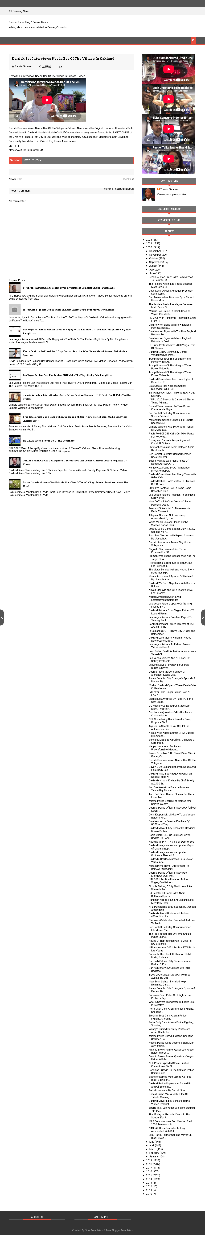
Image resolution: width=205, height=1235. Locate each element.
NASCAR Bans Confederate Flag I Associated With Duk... (167, 1130)
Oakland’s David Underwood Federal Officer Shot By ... (169, 915)
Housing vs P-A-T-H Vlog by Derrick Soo (171, 841)
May (152, 1141)
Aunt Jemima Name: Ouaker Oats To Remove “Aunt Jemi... (169, 867)
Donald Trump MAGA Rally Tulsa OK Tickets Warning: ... (169, 1096)
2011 (149, 1190)
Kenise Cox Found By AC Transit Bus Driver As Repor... (169, 469)
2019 (149, 1160)
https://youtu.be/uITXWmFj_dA (26, 150)
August (153, 265)
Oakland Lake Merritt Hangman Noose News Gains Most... (170, 639)
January (154, 1156)
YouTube (36, 160)
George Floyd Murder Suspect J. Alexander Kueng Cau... (167, 673)
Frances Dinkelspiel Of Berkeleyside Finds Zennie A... (169, 510)
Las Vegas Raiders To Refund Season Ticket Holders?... (170, 646)
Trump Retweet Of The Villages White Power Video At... (170, 360)
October (154, 258)
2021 (149, 243)
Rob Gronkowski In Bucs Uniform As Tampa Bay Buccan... (169, 789)
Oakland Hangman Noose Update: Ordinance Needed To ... (167, 854)
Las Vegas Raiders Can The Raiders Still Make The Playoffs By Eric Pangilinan (68, 375)
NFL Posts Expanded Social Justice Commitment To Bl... (169, 1065)
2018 (149, 1164)
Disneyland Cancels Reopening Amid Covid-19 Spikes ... (169, 442)
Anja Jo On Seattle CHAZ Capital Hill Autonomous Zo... (169, 728)
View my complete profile (171, 194)
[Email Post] (60, 66)
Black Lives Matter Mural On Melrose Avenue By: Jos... (169, 976)
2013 (149, 1182)
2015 (149, 1175)
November (155, 254)
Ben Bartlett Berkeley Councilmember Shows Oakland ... (170, 415)
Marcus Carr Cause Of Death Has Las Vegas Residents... (169, 313)
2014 (149, 1179)
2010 (149, 1193)
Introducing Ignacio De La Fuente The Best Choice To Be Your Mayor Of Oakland (68, 309)
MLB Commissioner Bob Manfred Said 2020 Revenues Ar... (170, 1123)
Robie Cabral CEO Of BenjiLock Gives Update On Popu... (169, 836)
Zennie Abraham (169, 189)
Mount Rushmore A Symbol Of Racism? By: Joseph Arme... (171, 578)
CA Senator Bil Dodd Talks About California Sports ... (167, 895)
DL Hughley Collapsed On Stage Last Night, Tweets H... (169, 707)
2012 (149, 1186)
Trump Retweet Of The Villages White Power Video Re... (170, 367)
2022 (149, 239)
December (155, 251)
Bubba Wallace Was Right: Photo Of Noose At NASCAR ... (169, 462)
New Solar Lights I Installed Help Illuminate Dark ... (167, 983)
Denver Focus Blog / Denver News (28, 22)
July (152, 269)
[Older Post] (203, 617)
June (152, 273)
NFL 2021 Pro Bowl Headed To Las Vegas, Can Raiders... (168, 881)
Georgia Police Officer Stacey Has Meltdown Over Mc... (168, 874)
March (153, 1149)
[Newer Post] (2, 617)
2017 (149, 1167)
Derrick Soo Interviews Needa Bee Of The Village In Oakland (42, 76)
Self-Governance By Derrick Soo (167, 1090)
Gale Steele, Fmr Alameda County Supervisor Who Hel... (167, 387)
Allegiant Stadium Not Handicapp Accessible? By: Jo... (167, 517)
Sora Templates (94, 1230)
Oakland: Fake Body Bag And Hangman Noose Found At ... (170, 775)
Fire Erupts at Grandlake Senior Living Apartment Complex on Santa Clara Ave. (69, 287)
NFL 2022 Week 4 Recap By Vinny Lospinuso (48, 440)
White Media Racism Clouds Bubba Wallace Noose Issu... (168, 524)
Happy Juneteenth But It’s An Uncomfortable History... (165, 748)
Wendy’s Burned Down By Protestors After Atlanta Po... (169, 1031)
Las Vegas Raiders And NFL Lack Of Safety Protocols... (169, 660)
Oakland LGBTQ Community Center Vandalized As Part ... (168, 353)
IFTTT (16, 145)
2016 (149, 1171)
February (154, 1152)
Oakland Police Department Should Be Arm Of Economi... (170, 1085)
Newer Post (15, 179)
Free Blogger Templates (119, 1230)
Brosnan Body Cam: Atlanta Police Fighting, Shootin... (168, 1017)
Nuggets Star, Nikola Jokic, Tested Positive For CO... (168, 551)
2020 (149, 247)
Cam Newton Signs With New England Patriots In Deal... (170, 340)
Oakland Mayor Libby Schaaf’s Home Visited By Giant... (169, 1102)
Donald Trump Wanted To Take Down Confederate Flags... (169, 408)
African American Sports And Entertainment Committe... (165, 598)
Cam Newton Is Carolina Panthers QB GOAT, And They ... (169, 823)
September (155, 262)
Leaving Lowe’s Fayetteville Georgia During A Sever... (169, 666)
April (152, 1145)
